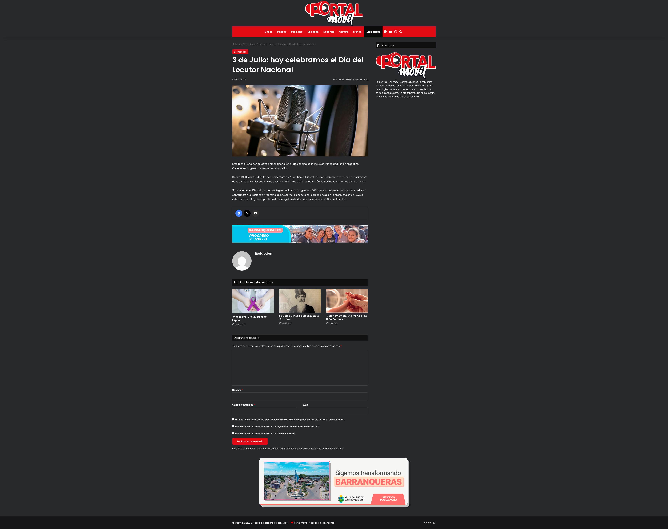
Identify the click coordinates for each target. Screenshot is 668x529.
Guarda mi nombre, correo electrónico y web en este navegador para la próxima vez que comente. (289, 419)
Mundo (357, 31)
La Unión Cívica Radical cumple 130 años (299, 317)
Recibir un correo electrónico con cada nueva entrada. (265, 433)
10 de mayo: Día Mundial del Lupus (249, 318)
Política (281, 31)
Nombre (237, 389)
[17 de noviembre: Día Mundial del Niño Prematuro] (347, 301)
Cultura (343, 31)
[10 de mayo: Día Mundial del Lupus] (253, 301)
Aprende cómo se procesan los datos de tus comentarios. (312, 448)
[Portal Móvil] (334, 13)
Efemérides (373, 31)
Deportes (328, 31)
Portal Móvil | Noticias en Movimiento (314, 522)
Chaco (268, 31)
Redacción (263, 253)
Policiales (297, 31)
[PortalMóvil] (406, 78)
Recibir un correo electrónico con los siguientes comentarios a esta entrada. (277, 426)
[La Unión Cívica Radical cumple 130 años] (300, 301)
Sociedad (313, 31)
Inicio (237, 44)
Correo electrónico (243, 404)
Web (305, 404)
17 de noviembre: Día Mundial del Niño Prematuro (347, 317)
